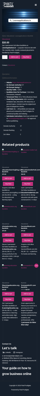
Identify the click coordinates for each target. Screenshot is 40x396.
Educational (10, 36)
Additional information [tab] (9, 78)
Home (4, 36)
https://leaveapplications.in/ (21, 82)
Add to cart (14, 57)
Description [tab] (6, 74)
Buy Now (26, 57)
